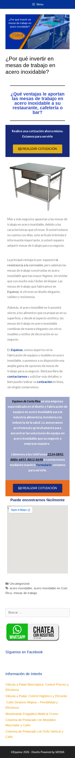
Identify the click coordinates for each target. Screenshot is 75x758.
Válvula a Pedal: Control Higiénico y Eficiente (36, 696)
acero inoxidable (21, 588)
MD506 (60, 752)
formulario (44, 465)
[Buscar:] (37, 612)
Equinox (17, 350)
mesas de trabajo (25, 593)
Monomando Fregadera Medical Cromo (31, 714)
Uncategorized (19, 583)
